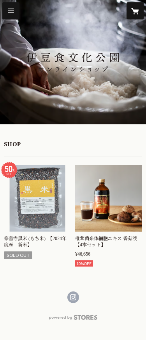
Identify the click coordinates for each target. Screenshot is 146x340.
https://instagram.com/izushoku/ (73, 297)
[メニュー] (10, 10)
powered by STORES (73, 319)
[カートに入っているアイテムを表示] (135, 10)
